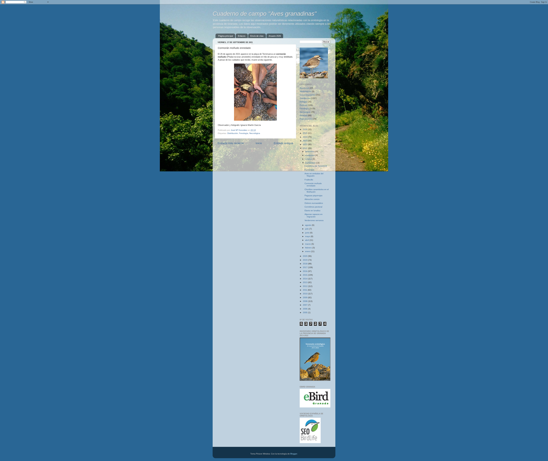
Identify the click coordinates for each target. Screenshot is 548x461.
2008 (305, 301)
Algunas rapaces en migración (314, 215)
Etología (303, 102)
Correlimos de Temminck (316, 166)
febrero (308, 248)
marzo (308, 244)
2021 (305, 148)
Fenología (243, 133)
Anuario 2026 (275, 36)
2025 (305, 133)
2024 (305, 137)
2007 (305, 305)
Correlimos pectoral (313, 207)
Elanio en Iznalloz (312, 211)
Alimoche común (312, 199)
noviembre (310, 155)
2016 (305, 271)
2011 (305, 290)
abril (307, 240)
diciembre (310, 152)
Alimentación (305, 91)
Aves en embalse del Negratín (314, 175)
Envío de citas (257, 36)
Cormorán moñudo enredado (313, 184)
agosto (308, 225)
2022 (305, 144)
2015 (305, 275)
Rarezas (303, 115)
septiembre (310, 163)
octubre (309, 159)
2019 (305, 260)
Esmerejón (309, 170)
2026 (305, 129)
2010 (305, 294)
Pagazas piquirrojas (313, 196)
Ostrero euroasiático (314, 203)
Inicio (259, 143)
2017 (305, 267)
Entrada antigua (283, 143)
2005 (305, 312)
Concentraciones (307, 95)
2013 (305, 282)
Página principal (225, 36)
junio (307, 233)
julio (307, 229)
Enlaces (241, 36)
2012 (305, 286)
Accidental (304, 88)
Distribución (232, 133)
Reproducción (306, 119)
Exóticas (303, 105)
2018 (305, 264)
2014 (305, 279)
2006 (305, 309)
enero (308, 251)
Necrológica (254, 133)
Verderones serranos (314, 220)
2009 (305, 297)
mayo (308, 236)
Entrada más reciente (231, 143)
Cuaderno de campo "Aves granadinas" (265, 13)
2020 (305, 256)
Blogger (293, 454)
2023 (305, 141)
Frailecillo (309, 180)
